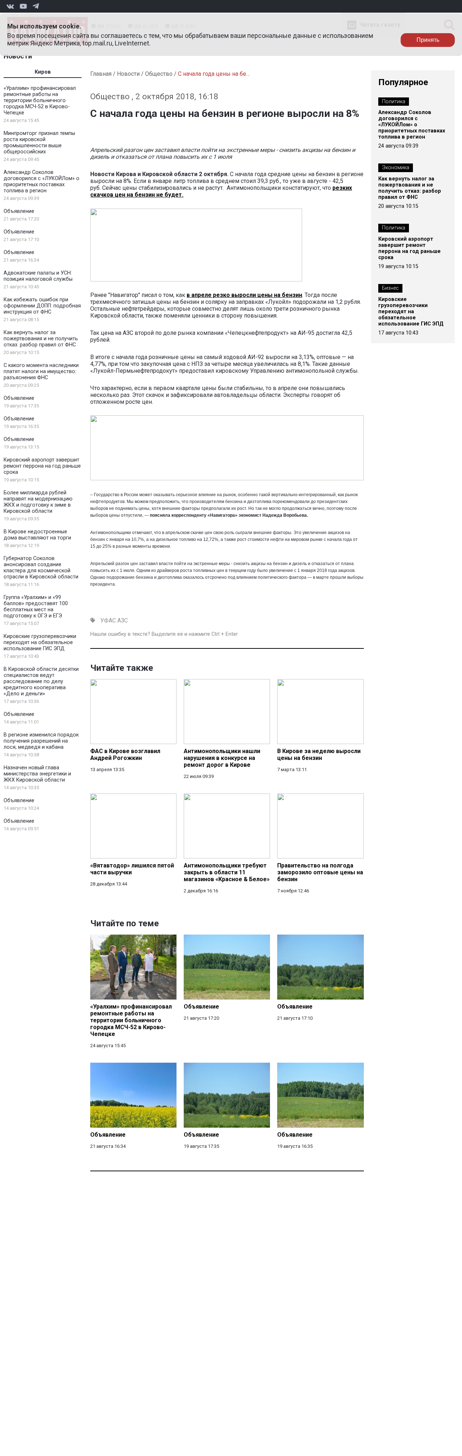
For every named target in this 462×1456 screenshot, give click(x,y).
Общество (159, 73)
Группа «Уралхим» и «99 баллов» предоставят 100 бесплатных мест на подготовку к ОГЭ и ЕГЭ (36, 606)
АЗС (122, 620)
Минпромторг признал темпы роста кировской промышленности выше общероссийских (39, 142)
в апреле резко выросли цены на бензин (244, 295)
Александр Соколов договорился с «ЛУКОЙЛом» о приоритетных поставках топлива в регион (41, 181)
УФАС (108, 620)
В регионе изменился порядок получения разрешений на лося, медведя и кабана (41, 741)
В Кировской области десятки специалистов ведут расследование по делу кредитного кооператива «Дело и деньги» (41, 681)
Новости (18, 56)
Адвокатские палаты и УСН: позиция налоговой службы (38, 276)
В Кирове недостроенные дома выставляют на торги (37, 535)
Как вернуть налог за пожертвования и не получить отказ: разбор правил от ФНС (41, 338)
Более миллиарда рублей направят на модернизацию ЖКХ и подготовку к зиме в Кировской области (38, 502)
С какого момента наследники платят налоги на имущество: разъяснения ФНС (41, 371)
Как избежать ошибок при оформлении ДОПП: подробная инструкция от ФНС (42, 306)
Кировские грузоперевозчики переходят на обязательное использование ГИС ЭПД (40, 642)
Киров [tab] (43, 72)
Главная (101, 73)
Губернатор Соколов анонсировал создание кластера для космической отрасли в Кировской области (41, 567)
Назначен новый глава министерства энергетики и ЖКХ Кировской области (37, 774)
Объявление (19, 211)
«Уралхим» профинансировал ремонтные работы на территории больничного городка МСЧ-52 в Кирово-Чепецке (40, 100)
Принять (428, 40)
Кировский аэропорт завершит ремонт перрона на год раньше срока (42, 466)
